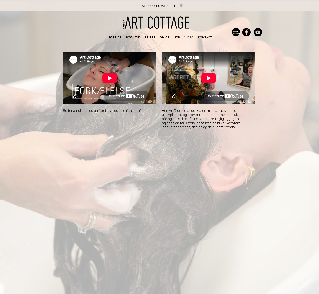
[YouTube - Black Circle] (258, 32)
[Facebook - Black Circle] (246, 32)
